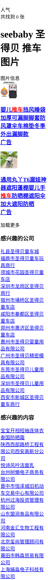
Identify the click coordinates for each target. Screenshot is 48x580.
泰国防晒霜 (12, 437)
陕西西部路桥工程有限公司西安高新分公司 (22, 451)
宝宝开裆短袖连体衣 (22, 430)
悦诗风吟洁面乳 (17, 465)
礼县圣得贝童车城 (19, 251)
